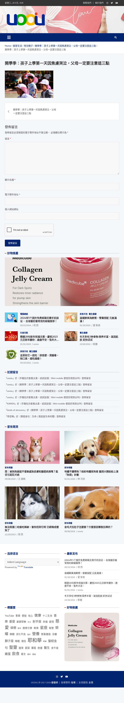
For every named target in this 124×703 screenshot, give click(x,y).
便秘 (24, 615)
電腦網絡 (24, 314)
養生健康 (93, 314)
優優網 (54, 682)
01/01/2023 (25, 344)
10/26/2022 (85, 344)
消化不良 (21, 634)
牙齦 (54, 634)
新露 (95, 344)
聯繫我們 (87, 2)
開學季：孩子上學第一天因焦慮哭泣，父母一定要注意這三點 (34, 111)
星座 (43, 627)
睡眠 (17, 641)
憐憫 (13, 628)
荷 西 (35, 325)
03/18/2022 (25, 362)
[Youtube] (116, 3)
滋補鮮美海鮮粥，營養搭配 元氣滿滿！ (83, 573)
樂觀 (12, 634)
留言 (8, 138)
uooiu (36, 344)
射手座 (37, 621)
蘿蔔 (33, 648)
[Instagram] (107, 3)
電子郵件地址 (12, 194)
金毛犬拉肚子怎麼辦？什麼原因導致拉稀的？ (88, 527)
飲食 (16, 654)
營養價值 (46, 634)
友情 (91, 682)
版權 (73, 682)
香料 (29, 654)
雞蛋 (8, 654)
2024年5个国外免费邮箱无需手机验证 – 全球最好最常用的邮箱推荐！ (39, 319)
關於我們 (99, 2)
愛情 (51, 621)
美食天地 (84, 314)
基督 (12, 621)
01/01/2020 (69, 478)
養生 (23, 654)
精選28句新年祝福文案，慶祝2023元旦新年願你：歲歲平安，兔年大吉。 (39, 340)
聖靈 (13, 647)
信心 (30, 615)
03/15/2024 (25, 325)
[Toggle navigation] (9, 37)
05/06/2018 (69, 531)
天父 (29, 622)
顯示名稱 (10, 180)
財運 (40, 648)
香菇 (34, 654)
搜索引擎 (27, 628)
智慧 (51, 628)
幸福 (45, 621)
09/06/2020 (10, 478)
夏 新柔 (96, 325)
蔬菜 (27, 648)
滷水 (29, 634)
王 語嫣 (21, 478)
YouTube (9, 615)
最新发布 (72, 553)
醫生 (47, 647)
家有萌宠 (12, 427)
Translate (28, 567)
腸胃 (21, 648)
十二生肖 (47, 615)
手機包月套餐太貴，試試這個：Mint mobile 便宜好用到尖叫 (49, 378)
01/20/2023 (85, 325)
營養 (36, 634)
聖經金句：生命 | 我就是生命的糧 (37, 416)
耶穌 (45, 641)
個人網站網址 (11, 209)
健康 (37, 615)
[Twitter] (111, 3)
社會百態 (24, 333)
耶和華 (35, 640)
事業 (18, 615)
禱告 (23, 641)
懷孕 (19, 628)
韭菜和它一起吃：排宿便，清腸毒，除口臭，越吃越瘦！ (39, 357)
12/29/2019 (10, 534)
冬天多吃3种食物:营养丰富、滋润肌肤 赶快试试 (88, 595)
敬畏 (36, 628)
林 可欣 (81, 478)
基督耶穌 (21, 621)
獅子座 (9, 641)
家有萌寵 (9, 467)
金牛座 (54, 648)
